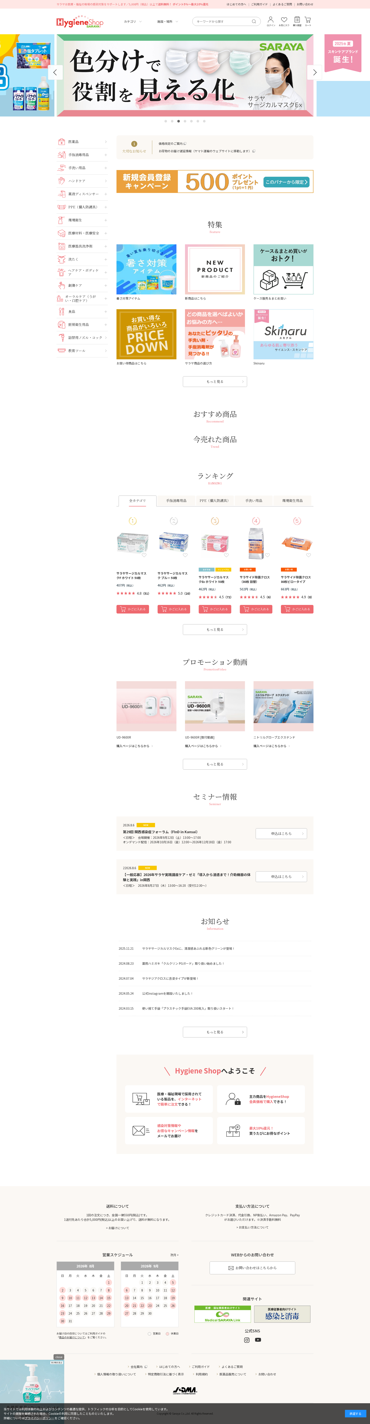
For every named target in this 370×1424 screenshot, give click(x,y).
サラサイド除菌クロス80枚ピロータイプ (296, 579)
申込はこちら (281, 833)
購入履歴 (297, 25)
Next (314, 72)
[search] (256, 21)
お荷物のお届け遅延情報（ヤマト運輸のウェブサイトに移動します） (205, 151)
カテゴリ (130, 21)
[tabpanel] (185, 75)
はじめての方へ (236, 4)
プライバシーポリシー (40, 1418)
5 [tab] (191, 121)
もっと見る (215, 381)
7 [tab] (204, 121)
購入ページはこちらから (132, 746)
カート (308, 25)
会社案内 (137, 1366)
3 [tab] (178, 121)
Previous (55, 72)
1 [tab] (165, 121)
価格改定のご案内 (171, 143)
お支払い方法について (254, 1227)
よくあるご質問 (282, 4)
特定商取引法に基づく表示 (166, 1374)
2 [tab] (172, 121)
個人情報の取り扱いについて (116, 1374)
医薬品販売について (232, 1374)
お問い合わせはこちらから (256, 1267)
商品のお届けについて (72, 1337)
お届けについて (118, 1228)
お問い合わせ (305, 4)
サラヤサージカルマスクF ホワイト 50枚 (131, 575)
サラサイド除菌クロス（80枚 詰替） (255, 579)
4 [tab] (185, 121)
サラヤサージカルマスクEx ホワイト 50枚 (214, 579)
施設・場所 (164, 21)
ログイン (271, 25)
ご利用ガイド (259, 4)
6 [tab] (198, 121)
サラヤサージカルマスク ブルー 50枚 (173, 575)
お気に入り (284, 25)
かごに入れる (137, 609)
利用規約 (202, 1374)
